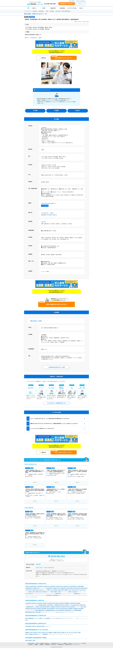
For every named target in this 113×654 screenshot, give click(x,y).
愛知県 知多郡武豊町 (45, 203)
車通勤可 (40, 37)
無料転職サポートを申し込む (66, 3)
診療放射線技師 (61, 644)
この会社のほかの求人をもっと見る (56, 367)
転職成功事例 (53, 8)
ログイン (80, 3)
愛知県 (47, 11)
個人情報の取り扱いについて (56, 643)
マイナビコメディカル (27, 11)
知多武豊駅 (49, 215)
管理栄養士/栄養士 (68, 644)
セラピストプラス (76, 644)
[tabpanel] (56, 73)
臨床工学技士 (53, 644)
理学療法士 (31, 644)
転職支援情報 (62, 8)
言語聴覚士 (42, 644)
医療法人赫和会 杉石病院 (36, 321)
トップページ (28, 8)
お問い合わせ (70, 643)
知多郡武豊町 (52, 11)
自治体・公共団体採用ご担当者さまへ (43, 643)
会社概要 (56, 110)
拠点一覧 (81, 8)
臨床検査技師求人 (41, 11)
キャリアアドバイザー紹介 (72, 8)
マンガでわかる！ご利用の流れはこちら (56, 403)
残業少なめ (27, 37)
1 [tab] (56, 83)
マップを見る (44, 205)
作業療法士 (36, 644)
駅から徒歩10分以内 (33, 37)
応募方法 (78, 110)
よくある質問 (83, 643)
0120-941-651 (50, 3)
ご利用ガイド (34, 8)
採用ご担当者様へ (72, 0)
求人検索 (43, 8)
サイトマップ (76, 643)
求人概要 (35, 110)
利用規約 (65, 643)
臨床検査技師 (35, 11)
